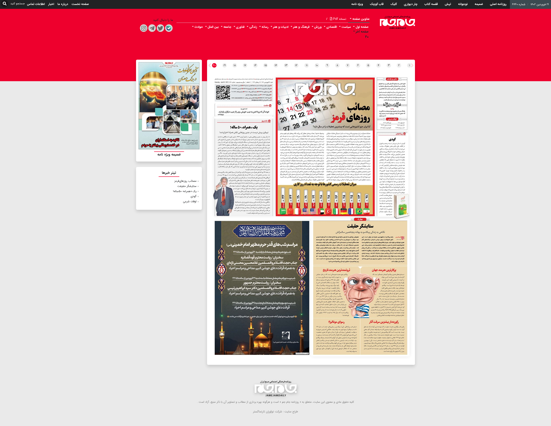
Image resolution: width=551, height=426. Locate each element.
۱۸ (235, 65)
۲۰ (366, 37)
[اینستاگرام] (143, 28)
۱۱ (307, 65)
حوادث (199, 27)
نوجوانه (463, 4)
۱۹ (224, 65)
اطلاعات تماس (36, 4)
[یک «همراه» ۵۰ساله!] (244, 166)
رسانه (265, 27)
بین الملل (213, 27)
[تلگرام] (152, 28)
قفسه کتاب (431, 4)
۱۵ (265, 65)
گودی (193, 196)
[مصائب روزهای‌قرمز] (326, 146)
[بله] (169, 28)
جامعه (227, 27)
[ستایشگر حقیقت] (360, 287)
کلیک (393, 4)
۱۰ (317, 65)
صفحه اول (362, 27)
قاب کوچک (377, 4)
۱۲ (296, 65)
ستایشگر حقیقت (187, 186)
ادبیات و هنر (280, 27)
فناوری (240, 27)
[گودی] (393, 175)
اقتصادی (331, 27)
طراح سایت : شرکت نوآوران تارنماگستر (275, 411)
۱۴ (276, 65)
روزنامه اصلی (498, 4)
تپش (448, 4)
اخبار (51, 4)
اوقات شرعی (190, 201)
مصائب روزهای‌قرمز (185, 181)
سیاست (346, 27)
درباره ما (62, 4)
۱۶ (255, 65)
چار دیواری (411, 4)
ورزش (318, 27)
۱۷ (245, 65)
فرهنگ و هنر (301, 27)
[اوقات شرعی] (392, 125)
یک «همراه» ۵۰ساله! (185, 191)
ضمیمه (479, 4)
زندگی (253, 27)
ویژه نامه (357, 4)
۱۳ (286, 65)
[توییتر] (160, 28)
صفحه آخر (362, 31)
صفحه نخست (80, 4)
